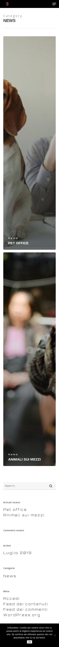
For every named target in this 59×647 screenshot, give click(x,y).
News (13, 238)
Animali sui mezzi (24, 515)
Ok (29, 642)
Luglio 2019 (17, 553)
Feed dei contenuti (25, 604)
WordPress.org (21, 615)
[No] (55, 635)
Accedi (11, 598)
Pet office (15, 510)
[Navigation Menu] (54, 4)
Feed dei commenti (25, 609)
